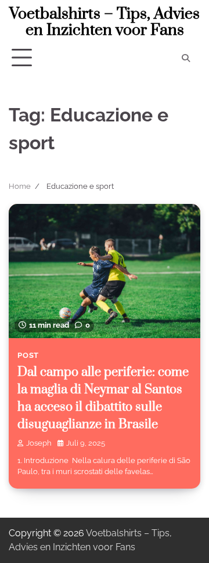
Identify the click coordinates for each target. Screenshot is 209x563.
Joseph (39, 443)
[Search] (185, 58)
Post (28, 355)
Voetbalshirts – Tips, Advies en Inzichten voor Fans (104, 22)
